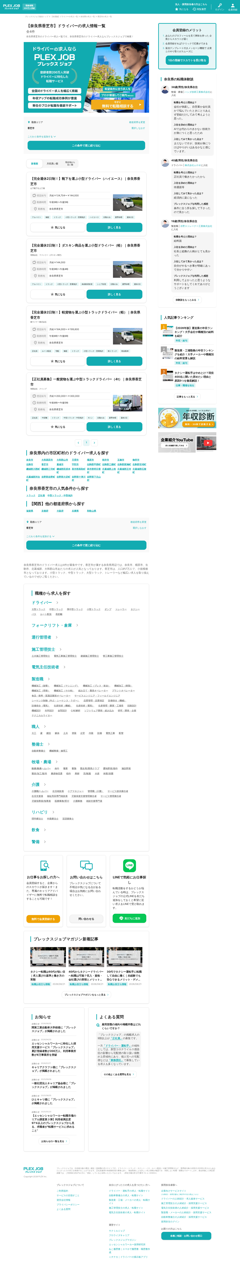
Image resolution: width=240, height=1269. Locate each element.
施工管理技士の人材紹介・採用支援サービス (184, 1203)
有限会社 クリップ (38, 389)
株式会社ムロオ (193, 165)
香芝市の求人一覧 (104, 16)
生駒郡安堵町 (139, 464)
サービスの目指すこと (68, 1195)
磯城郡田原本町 (63, 470)
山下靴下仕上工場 (37, 188)
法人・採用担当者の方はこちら (191, 4)
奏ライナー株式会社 (38, 322)
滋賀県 (29, 510)
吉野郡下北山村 (94, 478)
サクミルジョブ (117, 1230)
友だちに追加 (132, 918)
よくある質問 (63, 1209)
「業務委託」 (116, 1060)
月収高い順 (52, 163)
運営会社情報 (63, 1199)
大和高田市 (47, 459)
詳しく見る (114, 227)
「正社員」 (116, 1038)
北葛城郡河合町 (33, 478)
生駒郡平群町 (94, 464)
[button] (78, 442)
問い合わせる (86, 918)
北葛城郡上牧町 (109, 470)
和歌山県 (91, 510)
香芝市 (44, 464)
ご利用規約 (62, 1190)
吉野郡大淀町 (63, 476)
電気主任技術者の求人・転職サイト (127, 1212)
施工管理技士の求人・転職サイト (126, 1207)
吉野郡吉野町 (48, 476)
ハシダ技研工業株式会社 (197, 91)
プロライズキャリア (119, 1235)
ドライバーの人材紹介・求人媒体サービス (183, 1198)
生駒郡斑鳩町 (124, 464)
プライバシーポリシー (68, 1204)
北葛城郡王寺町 (124, 470)
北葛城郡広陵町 (139, 470)
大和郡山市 (62, 459)
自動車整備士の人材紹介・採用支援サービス (184, 1217)
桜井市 (105, 459)
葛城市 (60, 464)
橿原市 (90, 459)
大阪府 (60, 510)
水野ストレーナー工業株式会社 (196, 226)
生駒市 (29, 464)
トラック (30, 495)
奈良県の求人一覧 (87, 16)
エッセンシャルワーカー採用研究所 (127, 1244)
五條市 (120, 459)
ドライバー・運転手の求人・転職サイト (129, 1190)
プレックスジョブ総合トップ (36, 16)
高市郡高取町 (79, 468)
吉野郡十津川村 (79, 478)
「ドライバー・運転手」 (117, 1045)
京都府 (44, 510)
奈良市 (29, 459)
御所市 (136, 459)
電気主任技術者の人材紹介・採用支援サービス (185, 1207)
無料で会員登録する (43, 919)
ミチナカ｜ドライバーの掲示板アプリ (128, 1256)
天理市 (75, 459)
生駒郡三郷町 (109, 464)
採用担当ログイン (170, 1221)
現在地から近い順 (70, 163)
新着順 (34, 163)
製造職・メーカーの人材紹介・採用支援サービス (186, 1212)
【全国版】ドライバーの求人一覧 (64, 16)
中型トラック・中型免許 (60, 495)
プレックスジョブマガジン (122, 1239)
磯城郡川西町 (33, 468)
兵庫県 (75, 510)
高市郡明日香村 (94, 470)
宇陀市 (75, 464)
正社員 (41, 495)
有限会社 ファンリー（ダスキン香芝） (46, 255)
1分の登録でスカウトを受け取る (187, 60)
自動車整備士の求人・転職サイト (126, 1195)
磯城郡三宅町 (48, 468)
